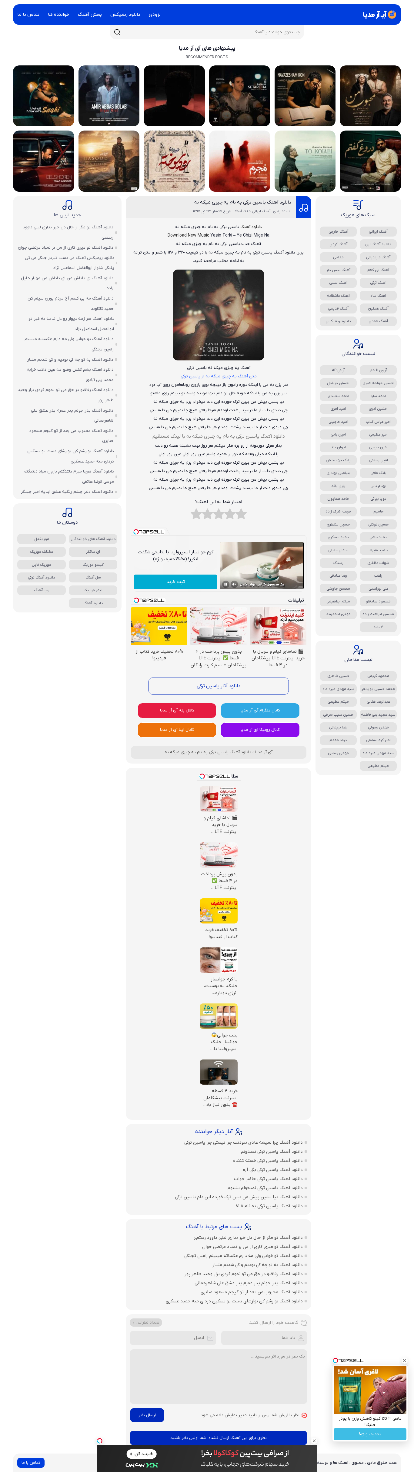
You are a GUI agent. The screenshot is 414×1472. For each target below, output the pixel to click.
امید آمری (338, 408)
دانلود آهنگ (251, 227)
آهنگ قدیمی (338, 308)
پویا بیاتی (378, 498)
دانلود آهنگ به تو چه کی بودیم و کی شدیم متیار (257, 1265)
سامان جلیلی (338, 550)
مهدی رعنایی (338, 753)
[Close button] (405, 1361)
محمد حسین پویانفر (378, 688)
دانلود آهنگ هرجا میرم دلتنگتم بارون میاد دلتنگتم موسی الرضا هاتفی (69, 477)
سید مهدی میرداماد (338, 688)
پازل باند (338, 486)
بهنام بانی (378, 486)
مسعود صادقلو (378, 601)
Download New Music (188, 235)
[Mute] (234, 584)
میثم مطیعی (338, 701)
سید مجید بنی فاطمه (378, 714)
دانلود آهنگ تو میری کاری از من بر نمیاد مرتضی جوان (252, 1247)
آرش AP (338, 370)
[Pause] (225, 584)
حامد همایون (338, 498)
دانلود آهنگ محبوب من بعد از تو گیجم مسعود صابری (252, 1292)
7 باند (378, 627)
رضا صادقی (338, 575)
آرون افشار (378, 370)
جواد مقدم (338, 740)
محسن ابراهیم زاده (378, 614)
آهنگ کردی (338, 244)
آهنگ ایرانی (378, 231)
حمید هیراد (378, 550)
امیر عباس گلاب (378, 421)
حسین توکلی (378, 524)
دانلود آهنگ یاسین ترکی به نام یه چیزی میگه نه (242, 202)
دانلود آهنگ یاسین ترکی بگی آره (273, 1170)
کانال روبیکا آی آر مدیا (260, 730)
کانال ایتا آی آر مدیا (177, 730)
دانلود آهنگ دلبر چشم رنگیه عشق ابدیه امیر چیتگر (67, 492)
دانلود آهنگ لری (378, 244)
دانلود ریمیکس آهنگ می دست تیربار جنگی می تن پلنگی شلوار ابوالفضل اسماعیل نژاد (69, 263)
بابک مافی (378, 473)
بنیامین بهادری (338, 473)
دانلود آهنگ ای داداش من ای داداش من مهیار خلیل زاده (67, 283)
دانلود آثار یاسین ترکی (218, 686)
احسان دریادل (338, 383)
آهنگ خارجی (338, 231)
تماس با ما (28, 15)
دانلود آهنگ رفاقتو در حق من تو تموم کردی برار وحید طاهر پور (244, 1274)
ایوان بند (338, 447)
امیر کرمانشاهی (378, 740)
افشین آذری (378, 408)
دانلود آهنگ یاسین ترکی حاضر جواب (268, 1179)
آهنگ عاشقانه (338, 295)
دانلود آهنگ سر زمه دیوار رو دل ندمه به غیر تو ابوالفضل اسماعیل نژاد (71, 324)
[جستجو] (117, 32)
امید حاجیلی (338, 421)
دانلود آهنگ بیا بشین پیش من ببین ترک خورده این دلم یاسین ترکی (239, 1197)
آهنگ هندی (378, 321)
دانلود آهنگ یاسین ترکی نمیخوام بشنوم (265, 1188)
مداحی (338, 257)
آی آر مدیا (263, 752)
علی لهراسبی (378, 588)
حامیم (378, 511)
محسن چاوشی (338, 588)
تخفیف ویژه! (370, 1434)
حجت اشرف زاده (338, 511)
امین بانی (338, 434)
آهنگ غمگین (378, 308)
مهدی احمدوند (338, 614)
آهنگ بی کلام (378, 270)
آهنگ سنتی (338, 282)
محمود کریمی (378, 675)
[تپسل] (100, 1441)
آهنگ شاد (378, 295)
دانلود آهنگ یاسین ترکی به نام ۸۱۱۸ (269, 1206)
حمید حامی (378, 537)
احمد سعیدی (338, 396)
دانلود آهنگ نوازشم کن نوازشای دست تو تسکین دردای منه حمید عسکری (234, 1301)
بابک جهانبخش (338, 460)
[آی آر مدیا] (378, 14)
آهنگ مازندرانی (378, 257)
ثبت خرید (175, 582)
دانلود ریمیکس (125, 15)
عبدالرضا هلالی (378, 701)
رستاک (338, 562)
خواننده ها (58, 15)
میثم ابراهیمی (338, 601)
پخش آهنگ (90, 15)
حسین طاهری (338, 675)
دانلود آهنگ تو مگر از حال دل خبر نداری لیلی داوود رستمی (248, 1238)
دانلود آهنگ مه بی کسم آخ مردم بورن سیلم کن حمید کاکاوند (71, 304)
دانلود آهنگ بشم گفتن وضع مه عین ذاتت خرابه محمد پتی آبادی (70, 375)
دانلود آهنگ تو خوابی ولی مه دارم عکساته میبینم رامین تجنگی (243, 1256)
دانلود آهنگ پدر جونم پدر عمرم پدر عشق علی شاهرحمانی (249, 1283)
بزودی (155, 15)
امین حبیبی (378, 447)
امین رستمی (378, 460)
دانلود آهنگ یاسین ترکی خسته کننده (268, 1161)
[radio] (241, 515)
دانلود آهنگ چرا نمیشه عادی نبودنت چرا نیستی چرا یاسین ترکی (243, 1142)
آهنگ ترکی (378, 282)
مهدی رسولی (378, 727)
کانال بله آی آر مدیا (177, 710)
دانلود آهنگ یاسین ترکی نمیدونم (272, 1152)
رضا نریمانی (338, 727)
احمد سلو (378, 396)
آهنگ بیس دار (338, 270)
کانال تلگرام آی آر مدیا (260, 710)
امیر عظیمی (378, 434)
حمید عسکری (338, 537)
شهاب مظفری (378, 562)
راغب (378, 575)
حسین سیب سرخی (338, 714)
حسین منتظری (338, 524)
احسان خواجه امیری (378, 383)
